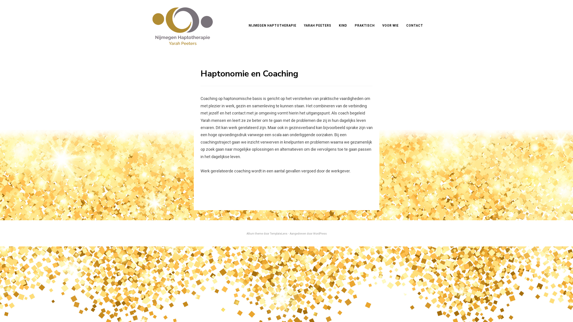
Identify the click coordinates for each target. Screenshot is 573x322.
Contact (414, 25)
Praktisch (365, 25)
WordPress (320, 233)
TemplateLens (278, 233)
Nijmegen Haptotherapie (272, 25)
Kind (343, 25)
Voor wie (390, 25)
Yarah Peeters (317, 25)
